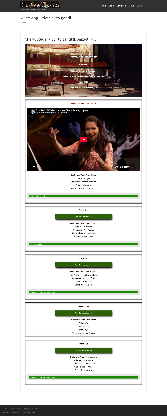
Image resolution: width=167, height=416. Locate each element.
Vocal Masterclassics (15, 409)
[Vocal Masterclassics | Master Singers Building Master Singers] (40, 4)
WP (10, 412)
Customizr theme (29, 412)
